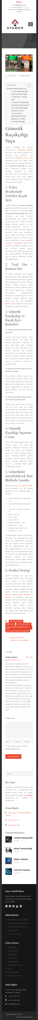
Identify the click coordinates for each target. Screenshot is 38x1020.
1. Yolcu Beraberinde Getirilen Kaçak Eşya (19, 92)
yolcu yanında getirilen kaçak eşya (18, 631)
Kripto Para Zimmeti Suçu (17, 927)
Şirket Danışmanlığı (23, 848)
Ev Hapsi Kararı (13, 930)
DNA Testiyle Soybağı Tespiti (18, 923)
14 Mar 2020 (11, 76)
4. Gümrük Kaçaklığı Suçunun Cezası (19, 109)
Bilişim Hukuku (21, 859)
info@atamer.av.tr (20, 5)
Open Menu (30, 24)
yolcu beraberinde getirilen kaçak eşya (17, 627)
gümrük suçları (10, 304)
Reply (31, 657)
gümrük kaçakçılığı (16, 621)
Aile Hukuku (12, 947)
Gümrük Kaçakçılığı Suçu (16, 88)
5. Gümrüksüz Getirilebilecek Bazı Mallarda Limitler (19, 116)
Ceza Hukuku (12, 958)
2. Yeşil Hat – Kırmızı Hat (19, 98)
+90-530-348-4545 (14, 825)
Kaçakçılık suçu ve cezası (24, 158)
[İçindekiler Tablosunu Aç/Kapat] (28, 85)
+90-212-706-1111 (14, 820)
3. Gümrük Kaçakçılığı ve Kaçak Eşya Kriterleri (20, 103)
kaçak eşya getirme (23, 624)
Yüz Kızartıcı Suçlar (14, 934)
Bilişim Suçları (13, 954)
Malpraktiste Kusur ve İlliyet (18, 920)
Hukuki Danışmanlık (23, 838)
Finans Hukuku (25, 76)
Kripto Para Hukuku (15, 976)
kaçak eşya (10, 624)
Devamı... (17, 841)
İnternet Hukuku (22, 870)
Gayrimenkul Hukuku (15, 965)
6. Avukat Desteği (18, 121)
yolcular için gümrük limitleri (23, 486)
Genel (10, 969)
